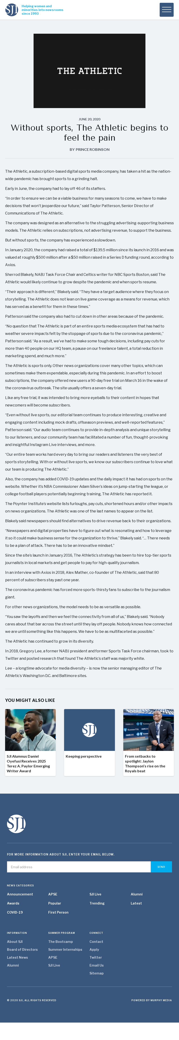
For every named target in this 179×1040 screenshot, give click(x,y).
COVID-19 (15, 912)
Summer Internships (65, 949)
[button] (167, 10)
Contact (96, 942)
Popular (54, 903)
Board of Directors (22, 949)
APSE (52, 894)
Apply (94, 949)
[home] (11, 9)
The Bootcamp (60, 942)
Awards (13, 903)
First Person (58, 912)
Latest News (17, 957)
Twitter (96, 957)
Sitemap (97, 973)
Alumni (137, 894)
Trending (97, 903)
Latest (136, 903)
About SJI (15, 942)
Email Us (97, 965)
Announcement (20, 894)
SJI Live (95, 894)
